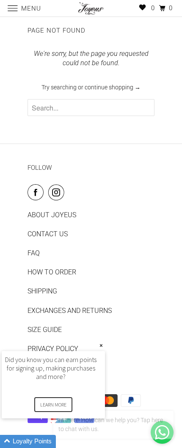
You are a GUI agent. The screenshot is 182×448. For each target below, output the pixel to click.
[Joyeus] (91, 8)
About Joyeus (52, 215)
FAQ (34, 253)
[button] (63, 441)
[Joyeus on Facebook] (37, 192)
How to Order (52, 272)
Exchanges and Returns (70, 311)
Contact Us (48, 234)
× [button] (101, 345)
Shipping (42, 291)
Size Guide (45, 330)
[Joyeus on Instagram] (58, 192)
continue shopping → (113, 87)
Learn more (53, 404)
